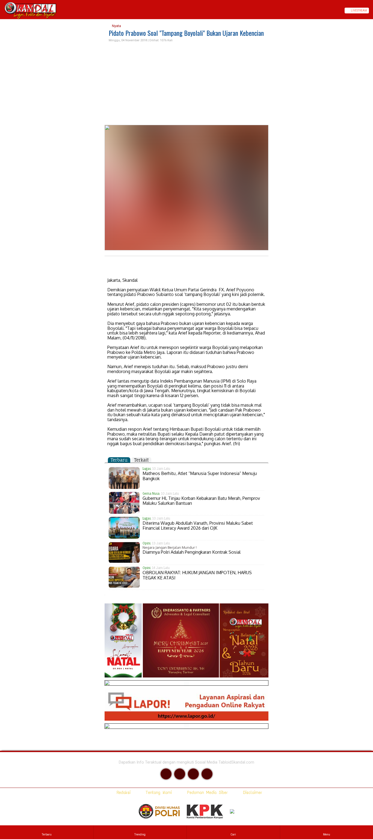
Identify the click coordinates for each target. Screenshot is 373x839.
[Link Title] (2, 10)
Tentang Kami (158, 792)
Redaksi (122, 792)
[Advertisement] (186, 84)
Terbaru (119, 460)
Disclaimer (251, 792)
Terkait (141, 460)
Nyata (116, 26)
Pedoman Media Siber (206, 792)
